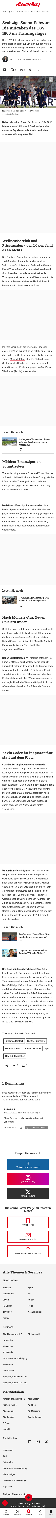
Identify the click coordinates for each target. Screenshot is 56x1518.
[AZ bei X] (46, 1441)
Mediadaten (33, 1399)
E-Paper (6, 1423)
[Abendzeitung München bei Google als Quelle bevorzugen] (38, 70)
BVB (15, 513)
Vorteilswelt (8, 1370)
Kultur (31, 1300)
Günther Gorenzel (34, 878)
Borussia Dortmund (25, 1033)
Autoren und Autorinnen (14, 1399)
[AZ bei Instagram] (38, 1441)
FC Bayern (7, 1306)
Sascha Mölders (37, 517)
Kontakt (6, 1429)
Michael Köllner (17, 359)
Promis (6, 1318)
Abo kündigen (9, 1474)
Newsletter (8, 1340)
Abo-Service (8, 1417)
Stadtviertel (8, 1294)
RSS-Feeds (8, 1352)
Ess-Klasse (8, 1364)
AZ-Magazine (34, 1411)
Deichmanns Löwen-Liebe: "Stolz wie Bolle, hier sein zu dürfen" (34, 935)
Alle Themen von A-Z (12, 1334)
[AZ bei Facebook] (30, 1441)
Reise (30, 1306)
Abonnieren (8, 1411)
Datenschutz (8, 1462)
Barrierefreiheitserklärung (15, 1468)
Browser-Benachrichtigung (15, 1358)
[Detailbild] (51, 79)
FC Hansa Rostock (14, 1041)
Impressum (8, 1450)
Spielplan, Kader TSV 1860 (15, 1383)
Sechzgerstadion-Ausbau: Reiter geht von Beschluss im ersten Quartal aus (34, 442)
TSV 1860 (47, 122)
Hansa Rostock (30, 485)
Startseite (6, 12)
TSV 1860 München (22, 12)
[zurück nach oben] (29, 1498)
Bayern (6, 1300)
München (7, 1287)
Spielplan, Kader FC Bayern (15, 1376)
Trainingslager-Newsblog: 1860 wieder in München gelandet (34, 599)
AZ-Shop (32, 1405)
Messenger (8, 1346)
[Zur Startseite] (28, 6)
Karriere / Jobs (10, 1405)
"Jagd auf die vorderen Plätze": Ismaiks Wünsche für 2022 (33, 952)
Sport (12, 12)
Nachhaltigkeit (34, 1312)
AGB (5, 1456)
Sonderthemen (34, 1417)
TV (29, 1294)
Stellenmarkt (34, 1334)
